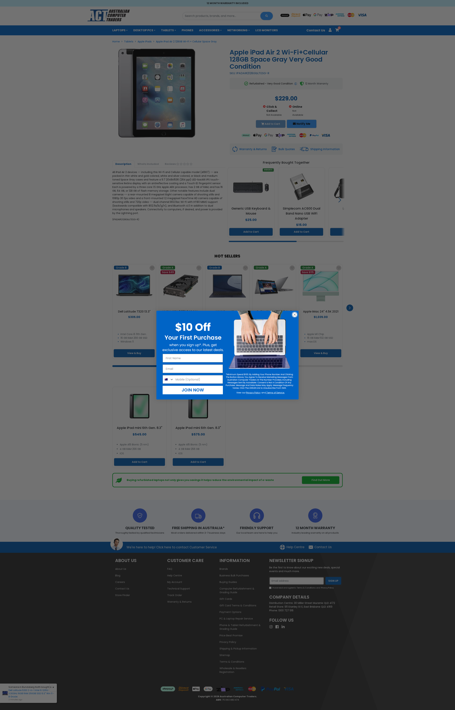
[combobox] (168, 379)
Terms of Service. (275, 392)
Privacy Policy (253, 392)
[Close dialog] (294, 314)
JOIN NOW (193, 390)
